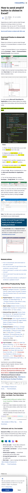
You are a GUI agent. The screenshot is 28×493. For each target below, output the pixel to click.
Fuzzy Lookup (17, 309)
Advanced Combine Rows (10, 357)
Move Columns (13, 320)
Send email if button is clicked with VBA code (13, 31)
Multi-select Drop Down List (14, 316)
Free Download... (12, 388)
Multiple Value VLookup (9, 307)
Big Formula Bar (12, 328)
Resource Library (17, 330)
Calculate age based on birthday (11, 348)
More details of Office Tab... (9, 422)
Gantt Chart (6, 346)
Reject (19, 490)
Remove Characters (8, 344)
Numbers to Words (11, 354)
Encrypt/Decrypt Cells (16, 334)
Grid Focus (16, 326)
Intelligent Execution (13, 289)
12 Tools (15, 342)
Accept (7, 490)
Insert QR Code (16, 350)
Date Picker (11, 332)
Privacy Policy (9, 486)
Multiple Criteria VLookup (17, 306)
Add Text (22, 342)
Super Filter (19, 336)
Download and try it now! (8, 234)
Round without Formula (13, 303)
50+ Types (21, 344)
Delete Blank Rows (15, 299)
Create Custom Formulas (13, 291)
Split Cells (19, 357)
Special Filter (6, 338)
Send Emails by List (9, 336)
